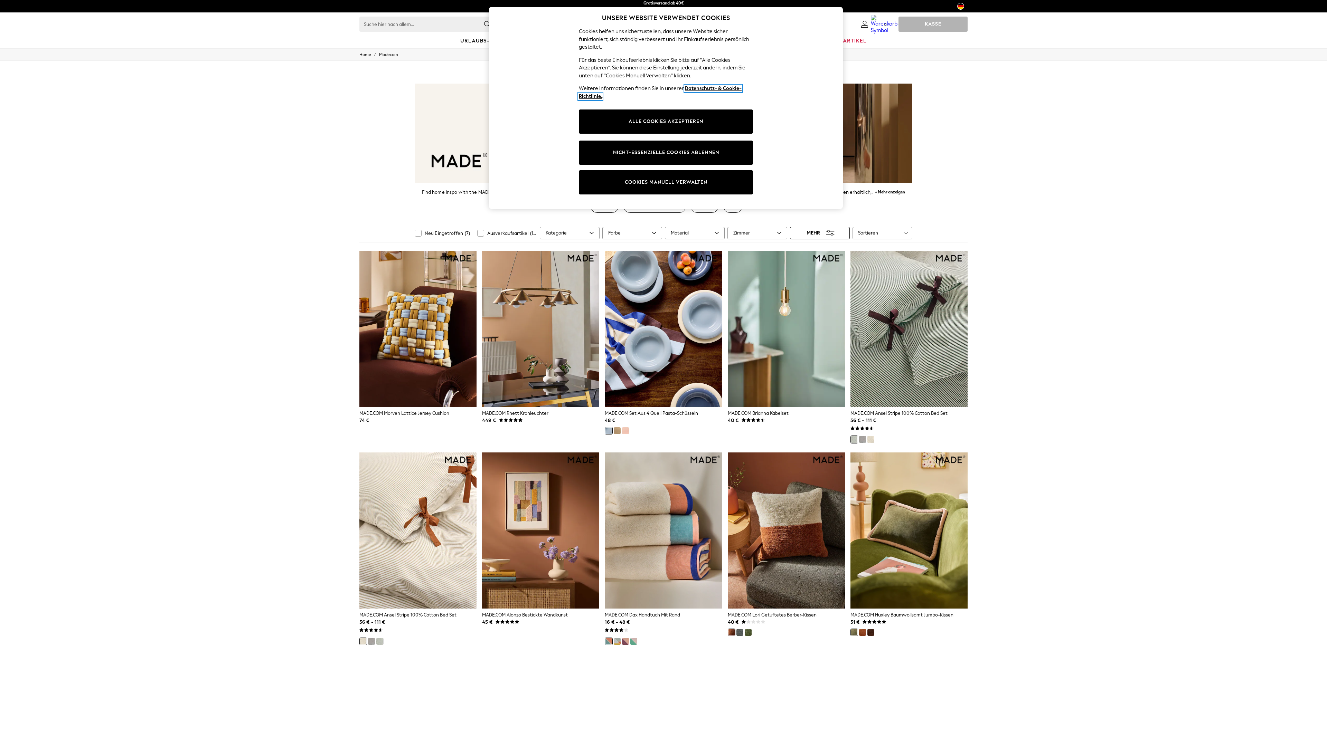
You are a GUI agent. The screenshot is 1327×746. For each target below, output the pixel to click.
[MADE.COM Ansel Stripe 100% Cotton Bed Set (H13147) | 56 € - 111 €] (909, 329)
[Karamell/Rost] (862, 632)
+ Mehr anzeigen (890, 191)
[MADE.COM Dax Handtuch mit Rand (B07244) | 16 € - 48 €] (663, 530)
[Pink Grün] (633, 641)
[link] (864, 24)
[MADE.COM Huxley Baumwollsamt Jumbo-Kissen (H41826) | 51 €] (909, 530)
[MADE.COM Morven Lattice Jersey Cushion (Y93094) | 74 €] (418, 329)
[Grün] (854, 439)
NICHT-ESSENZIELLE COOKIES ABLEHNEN (666, 152)
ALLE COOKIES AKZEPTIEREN (666, 121)
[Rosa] (625, 430)
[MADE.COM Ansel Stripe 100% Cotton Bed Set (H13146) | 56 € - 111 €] (418, 530)
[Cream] (617, 430)
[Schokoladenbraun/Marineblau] (870, 632)
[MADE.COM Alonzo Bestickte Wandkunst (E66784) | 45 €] (540, 530)
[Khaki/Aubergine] (854, 632)
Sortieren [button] (868, 233)
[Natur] (870, 439)
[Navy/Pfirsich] (608, 641)
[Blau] (608, 430)
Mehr (813, 233)
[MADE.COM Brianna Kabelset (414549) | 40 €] (786, 329)
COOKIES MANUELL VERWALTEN (666, 182)
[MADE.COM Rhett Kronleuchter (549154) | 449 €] (540, 329)
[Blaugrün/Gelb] (617, 641)
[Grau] (862, 439)
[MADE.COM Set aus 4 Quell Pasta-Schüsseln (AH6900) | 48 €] (663, 329)
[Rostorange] (731, 632)
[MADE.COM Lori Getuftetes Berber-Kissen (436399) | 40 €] (786, 530)
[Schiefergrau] (739, 632)
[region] (666, 108)
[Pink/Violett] (625, 641)
